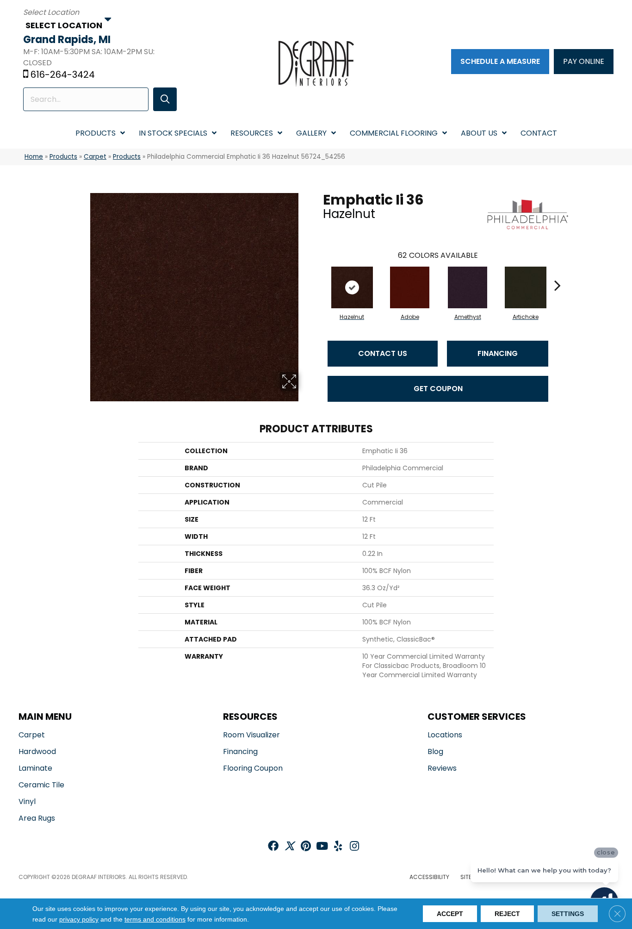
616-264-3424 (63, 75)
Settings (567, 913)
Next (557, 271)
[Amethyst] (467, 287)
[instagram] (354, 847)
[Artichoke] (525, 287)
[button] (165, 99)
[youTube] (322, 847)
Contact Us (382, 353)
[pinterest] (306, 847)
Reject (507, 913)
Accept (450, 913)
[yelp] (338, 847)
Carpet (95, 156)
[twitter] (289, 847)
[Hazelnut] (352, 287)
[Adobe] (410, 287)
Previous (318, 271)
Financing (497, 353)
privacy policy (79, 919)
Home (34, 156)
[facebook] (273, 847)
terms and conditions (155, 919)
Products (63, 156)
